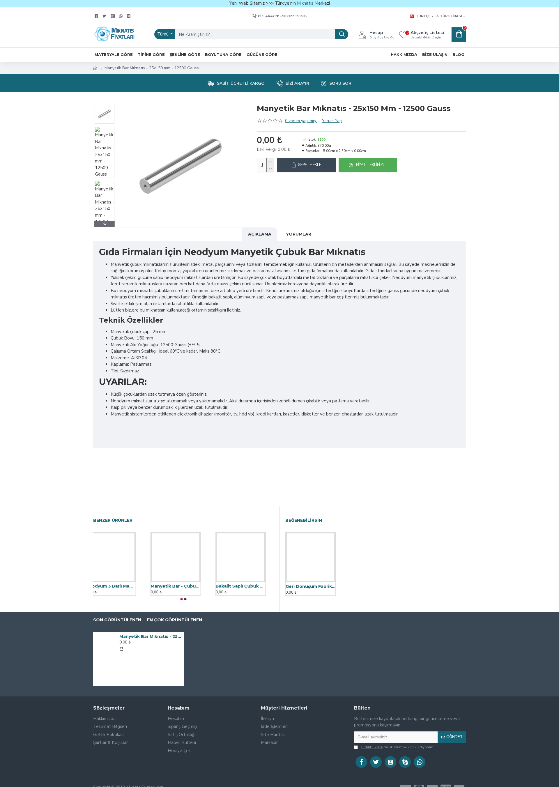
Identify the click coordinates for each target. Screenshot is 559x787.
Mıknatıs (305, 3)
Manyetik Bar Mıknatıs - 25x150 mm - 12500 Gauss (150, 636)
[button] (104, 105)
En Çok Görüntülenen (174, 620)
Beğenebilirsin (303, 520)
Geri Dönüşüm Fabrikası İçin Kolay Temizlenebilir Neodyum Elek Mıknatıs (310, 586)
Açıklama (259, 234)
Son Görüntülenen (117, 620)
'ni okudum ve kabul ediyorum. (397, 747)
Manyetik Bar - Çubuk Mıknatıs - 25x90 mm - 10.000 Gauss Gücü (183, 586)
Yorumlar (298, 234)
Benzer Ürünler (112, 520)
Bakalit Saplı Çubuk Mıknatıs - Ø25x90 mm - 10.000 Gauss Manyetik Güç (248, 586)
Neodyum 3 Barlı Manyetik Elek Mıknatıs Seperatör (118, 586)
